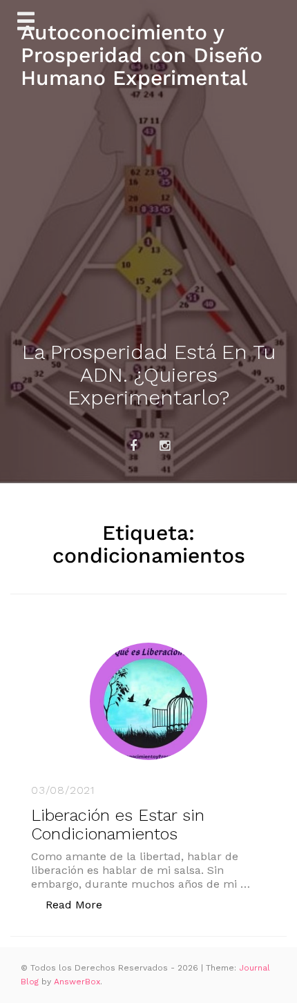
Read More (81, 904)
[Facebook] (133, 446)
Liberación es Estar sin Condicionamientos (117, 824)
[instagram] (164, 446)
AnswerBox (77, 981)
